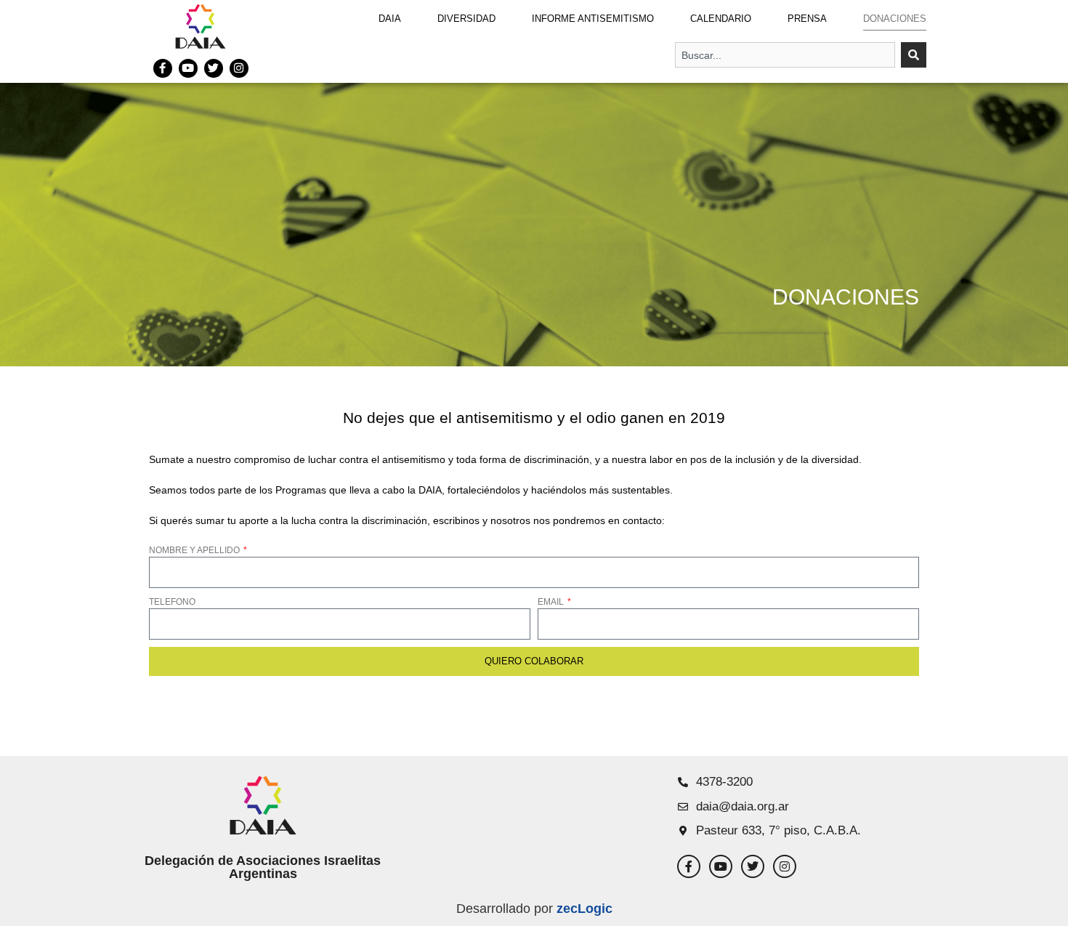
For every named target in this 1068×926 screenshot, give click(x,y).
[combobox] (785, 55)
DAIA (390, 18)
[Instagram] (239, 68)
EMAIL (552, 602)
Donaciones (894, 18)
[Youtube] (188, 68)
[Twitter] (213, 68)
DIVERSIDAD (466, 18)
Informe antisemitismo (593, 18)
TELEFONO (172, 602)
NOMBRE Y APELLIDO (195, 550)
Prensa (807, 18)
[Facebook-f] (163, 68)
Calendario (720, 18)
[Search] (913, 55)
